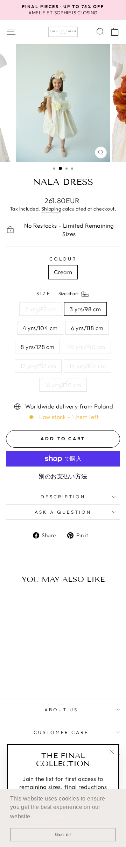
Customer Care (61, 732)
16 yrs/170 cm (63, 385)
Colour (63, 259)
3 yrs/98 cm (85, 309)
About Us (61, 709)
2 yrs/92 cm (40, 309)
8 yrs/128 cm (37, 346)
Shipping (51, 209)
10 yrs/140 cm (86, 346)
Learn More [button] (49, 816)
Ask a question (63, 512)
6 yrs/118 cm (87, 328)
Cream (63, 272)
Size (58, 293)
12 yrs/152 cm (38, 366)
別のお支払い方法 (62, 476)
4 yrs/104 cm (40, 328)
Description (63, 496)
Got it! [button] (63, 834)
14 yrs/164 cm (87, 366)
